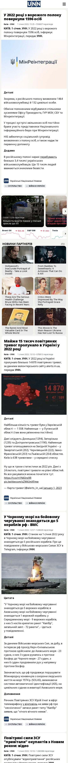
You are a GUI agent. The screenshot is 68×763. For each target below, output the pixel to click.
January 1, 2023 (52, 488)
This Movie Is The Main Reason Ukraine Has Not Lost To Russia (50, 330)
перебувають (48, 157)
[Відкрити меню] (64, 4)
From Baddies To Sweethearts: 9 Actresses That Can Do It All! (50, 269)
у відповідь (30, 704)
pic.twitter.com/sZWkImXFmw (21, 481)
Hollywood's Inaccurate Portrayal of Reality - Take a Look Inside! (17, 269)
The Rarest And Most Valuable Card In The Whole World (16, 330)
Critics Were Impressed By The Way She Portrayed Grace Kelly (50, 300)
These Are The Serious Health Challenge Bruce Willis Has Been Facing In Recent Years (17, 300)
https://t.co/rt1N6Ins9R (17, 478)
